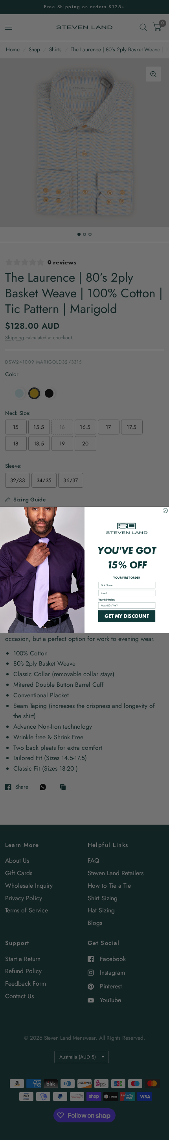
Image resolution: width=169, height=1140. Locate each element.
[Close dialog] (165, 510)
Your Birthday (106, 599)
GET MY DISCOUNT (127, 616)
